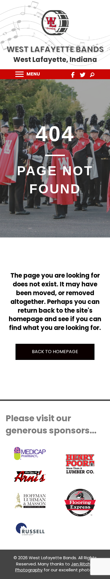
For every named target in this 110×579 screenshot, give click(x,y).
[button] (73, 75)
